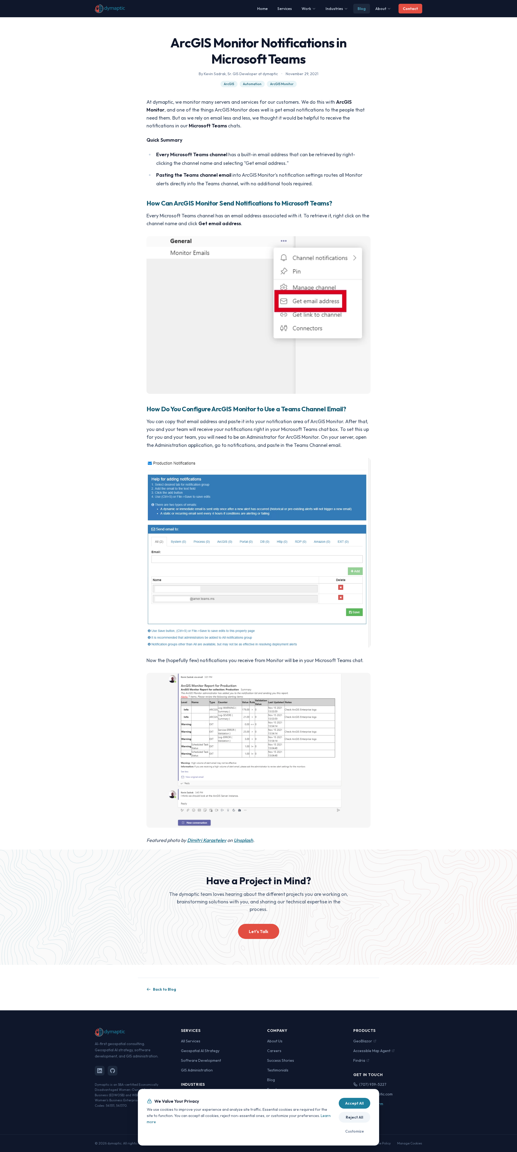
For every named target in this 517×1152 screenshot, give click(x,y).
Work (306, 8)
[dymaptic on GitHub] (112, 1071)
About (380, 8)
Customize (354, 1131)
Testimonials (277, 1070)
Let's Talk (258, 931)
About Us (274, 1041)
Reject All (354, 1117)
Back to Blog (164, 989)
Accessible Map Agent (371, 1050)
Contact (410, 8)
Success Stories (280, 1060)
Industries (334, 8)
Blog (362, 8)
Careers (274, 1050)
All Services (190, 1041)
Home (262, 8)
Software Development (201, 1060)
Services (284, 8)
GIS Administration (197, 1070)
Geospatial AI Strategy (200, 1050)
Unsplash (243, 840)
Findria (359, 1060)
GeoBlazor (362, 1041)
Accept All (354, 1103)
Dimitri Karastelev (206, 840)
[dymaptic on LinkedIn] (99, 1071)
